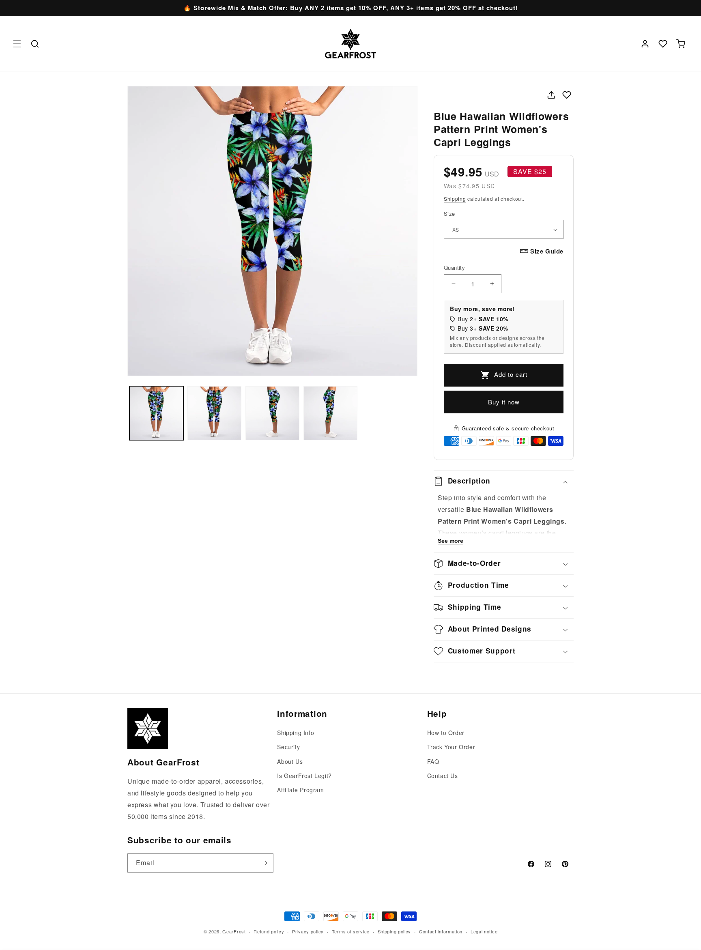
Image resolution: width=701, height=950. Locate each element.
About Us (290, 761)
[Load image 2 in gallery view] (214, 413)
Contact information (440, 931)
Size (449, 213)
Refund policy (269, 931)
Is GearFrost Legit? (304, 776)
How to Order (445, 733)
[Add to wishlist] (567, 95)
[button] (17, 44)
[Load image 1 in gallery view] (156, 413)
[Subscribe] (264, 863)
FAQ (433, 761)
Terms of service (351, 931)
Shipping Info (295, 733)
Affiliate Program (300, 790)
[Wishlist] (663, 44)
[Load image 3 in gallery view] (272, 413)
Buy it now (504, 402)
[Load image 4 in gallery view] (330, 413)
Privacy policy (308, 931)
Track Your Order (451, 747)
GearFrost (233, 931)
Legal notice (484, 931)
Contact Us (442, 776)
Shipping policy (394, 931)
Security (288, 747)
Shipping (455, 198)
